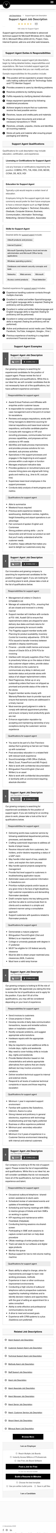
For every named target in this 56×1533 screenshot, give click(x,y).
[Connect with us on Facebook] (3, 1530)
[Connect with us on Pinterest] (7, 1530)
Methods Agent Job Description (21, 1364)
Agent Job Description (17, 1380)
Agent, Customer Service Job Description (25, 1412)
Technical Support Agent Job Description (25, 1356)
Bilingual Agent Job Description (21, 1428)
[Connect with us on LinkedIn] (11, 1530)
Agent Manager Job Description (21, 1396)
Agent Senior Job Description (20, 1404)
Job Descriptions (15, 15)
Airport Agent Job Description (20, 1420)
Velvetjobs (6, 4)
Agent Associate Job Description (21, 1388)
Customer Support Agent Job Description (25, 1348)
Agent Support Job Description (20, 1340)
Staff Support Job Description (20, 1372)
